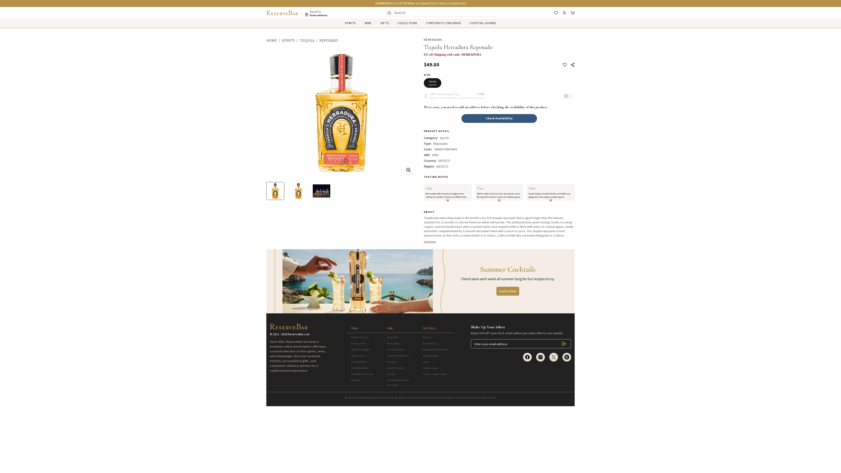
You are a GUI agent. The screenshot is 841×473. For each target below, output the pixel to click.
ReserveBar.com (299, 334)
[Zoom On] (408, 170)
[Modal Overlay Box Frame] (499, 57)
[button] (274, 41)
